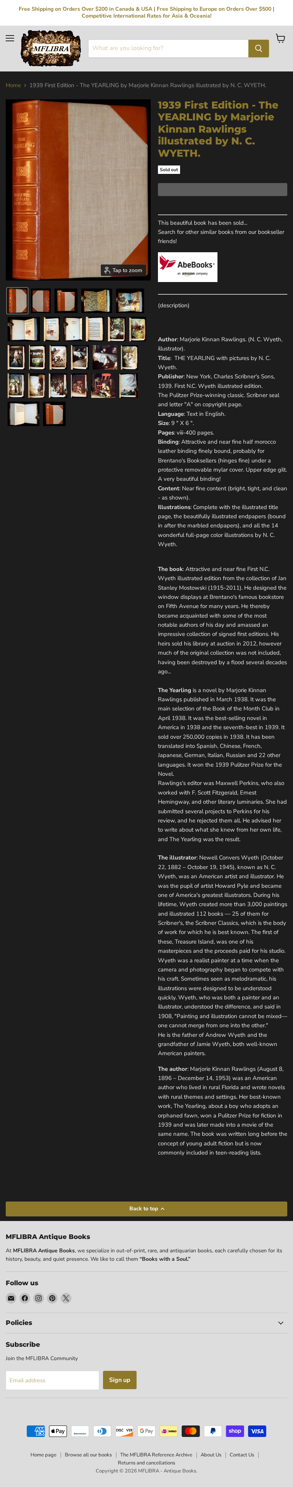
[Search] (258, 48)
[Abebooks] (187, 286)
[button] (17, 301)
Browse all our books (88, 1454)
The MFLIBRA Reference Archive (156, 1454)
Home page (43, 1454)
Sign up (119, 1380)
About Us (211, 1454)
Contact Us (242, 1454)
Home (13, 85)
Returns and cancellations (146, 1462)
